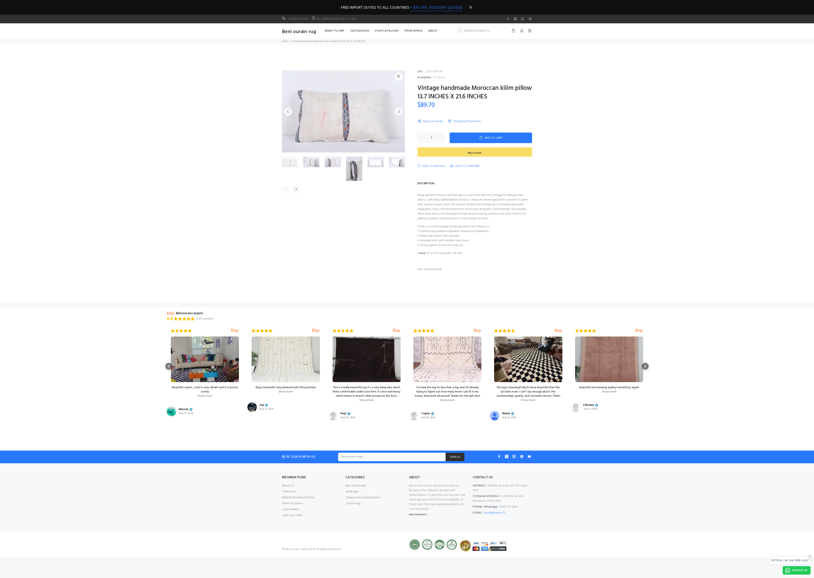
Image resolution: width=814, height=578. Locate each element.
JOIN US (455, 457)
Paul (343, 413)
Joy (261, 405)
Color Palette (290, 509)
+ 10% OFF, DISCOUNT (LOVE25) (436, 8)
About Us (288, 485)
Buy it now (474, 153)
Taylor (425, 413)
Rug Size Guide (433, 121)
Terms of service (292, 503)
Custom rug (353, 503)
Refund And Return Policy (298, 497)
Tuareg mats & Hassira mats (363, 497)
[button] (168, 366)
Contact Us (289, 491)
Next (399, 112)
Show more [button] (205, 396)
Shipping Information (467, 121)
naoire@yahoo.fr (494, 512)
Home (285, 41)
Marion (183, 409)
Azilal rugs (352, 491)
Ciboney (588, 405)
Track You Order (292, 515)
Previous (288, 112)
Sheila (506, 413)
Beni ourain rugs (356, 485)
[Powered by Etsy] (235, 330)
